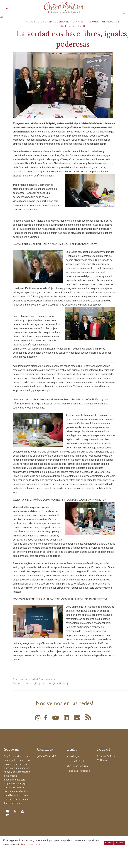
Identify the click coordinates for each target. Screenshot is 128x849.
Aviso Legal (73, 756)
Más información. (30, 844)
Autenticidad (36, 21)
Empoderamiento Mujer (67, 21)
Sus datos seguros (77, 766)
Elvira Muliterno (82, 53)
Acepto (108, 843)
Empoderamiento (23, 683)
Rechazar (119, 843)
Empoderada (47, 679)
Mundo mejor (62, 683)
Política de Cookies (77, 761)
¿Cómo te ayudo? (46, 756)
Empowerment (44, 683)
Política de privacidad (78, 770)
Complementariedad (25, 679)
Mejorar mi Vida (100, 21)
